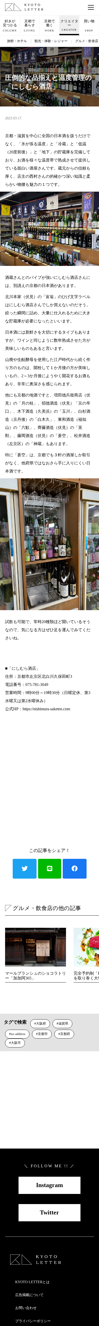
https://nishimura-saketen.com (46, 709)
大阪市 (16, 1043)
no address (18, 1034)
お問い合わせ (26, 1308)
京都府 (65, 1034)
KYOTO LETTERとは (32, 1282)
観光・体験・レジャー (51, 41)
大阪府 (41, 1023)
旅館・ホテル (17, 41)
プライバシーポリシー (33, 1321)
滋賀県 (63, 1023)
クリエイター (69, 25)
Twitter (49, 1212)
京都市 (43, 1034)
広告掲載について (29, 1295)
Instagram (49, 1185)
